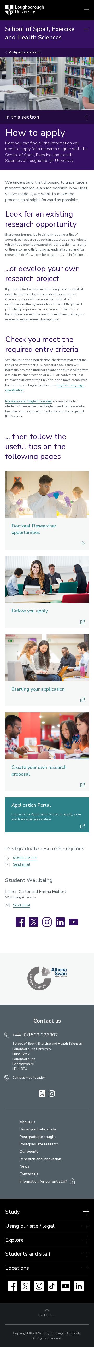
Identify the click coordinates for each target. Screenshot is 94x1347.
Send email (21, 864)
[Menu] (86, 29)
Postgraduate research (25, 52)
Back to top (47, 1315)
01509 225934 (25, 858)
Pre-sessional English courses (28, 401)
